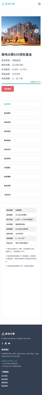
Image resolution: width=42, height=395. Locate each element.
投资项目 (4, 379)
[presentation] (5, 31)
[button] (18, 43)
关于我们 (4, 376)
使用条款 (4, 382)
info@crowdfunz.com (9, 361)
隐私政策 (4, 386)
